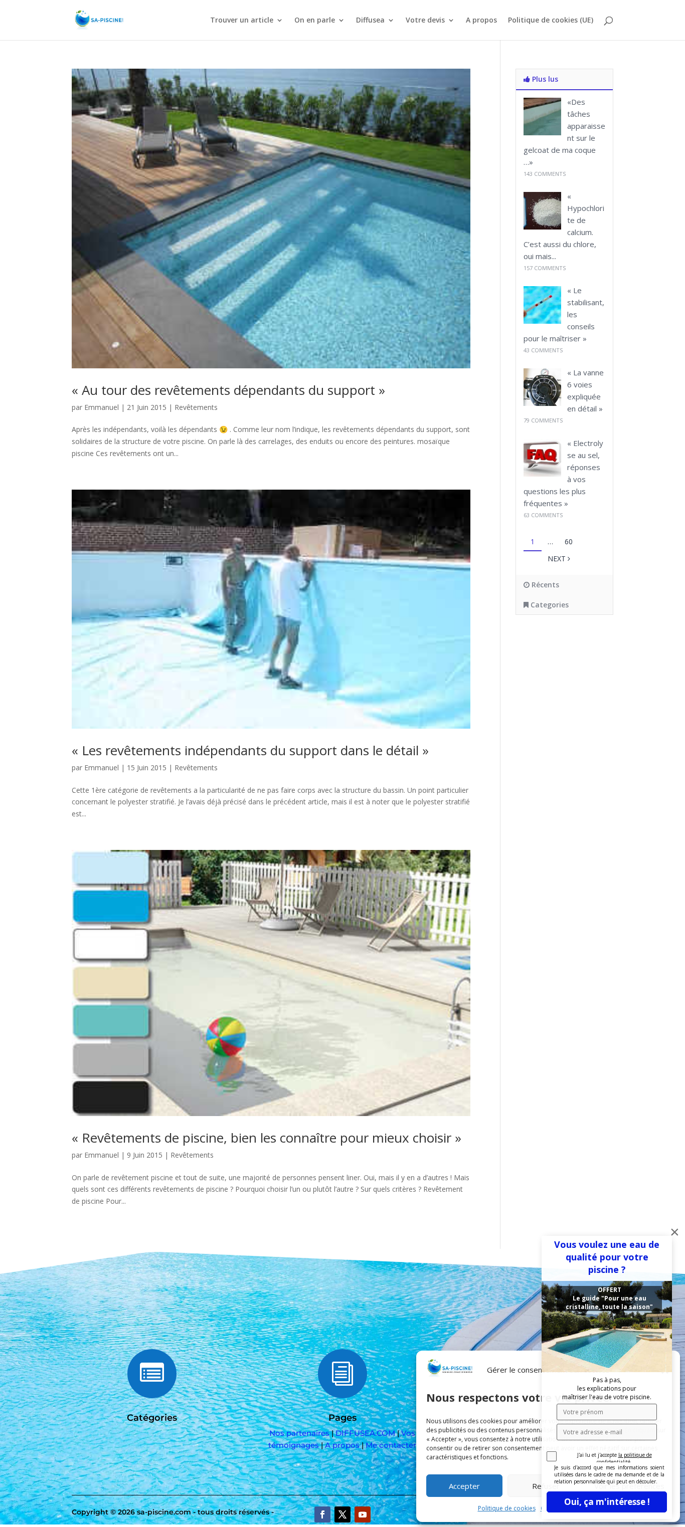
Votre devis (425, 21)
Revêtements (196, 407)
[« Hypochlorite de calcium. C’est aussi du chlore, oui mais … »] (542, 227)
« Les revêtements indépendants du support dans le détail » (250, 750)
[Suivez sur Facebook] (322, 1514)
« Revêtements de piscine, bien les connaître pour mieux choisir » (266, 1138)
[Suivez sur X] (342, 1514)
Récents (544, 584)
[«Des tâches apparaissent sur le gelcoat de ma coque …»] (542, 132)
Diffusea (370, 21)
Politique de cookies (507, 1508)
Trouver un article (241, 21)
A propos (481, 21)
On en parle (314, 21)
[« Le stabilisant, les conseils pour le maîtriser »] (542, 321)
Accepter (464, 1486)
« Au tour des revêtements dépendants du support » (228, 390)
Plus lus (544, 79)
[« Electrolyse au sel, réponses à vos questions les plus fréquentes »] (542, 474)
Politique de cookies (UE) (550, 21)
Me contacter (391, 1445)
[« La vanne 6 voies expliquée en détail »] (542, 403)
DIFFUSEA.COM (365, 1433)
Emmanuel (101, 407)
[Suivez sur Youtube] (363, 1514)
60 (569, 541)
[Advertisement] (586, 704)
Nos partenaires (299, 1433)
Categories (549, 604)
